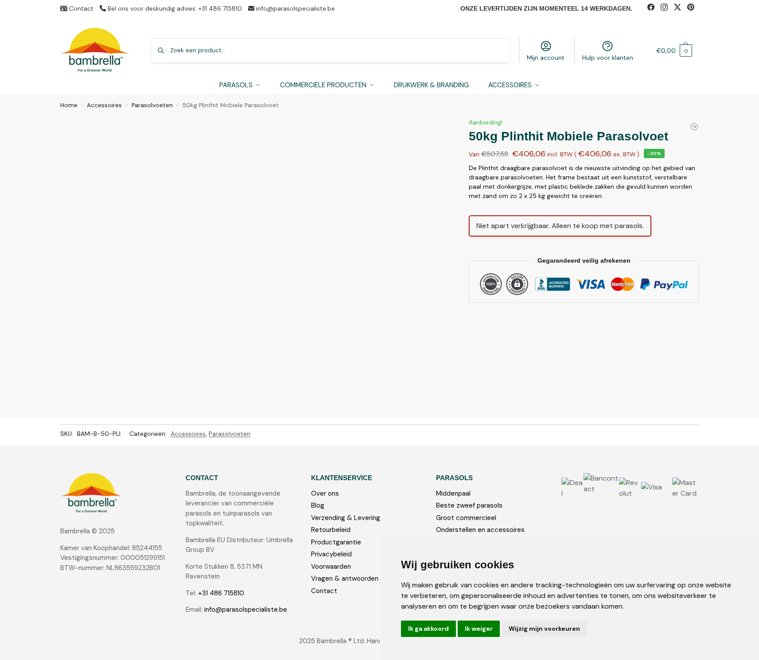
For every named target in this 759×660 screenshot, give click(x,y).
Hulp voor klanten (607, 58)
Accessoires (104, 105)
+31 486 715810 (221, 593)
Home (69, 105)
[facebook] (654, 8)
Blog (317, 505)
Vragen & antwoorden (344, 578)
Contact (80, 8)
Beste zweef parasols (469, 505)
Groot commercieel (466, 517)
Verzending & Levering (345, 517)
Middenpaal (453, 493)
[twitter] (680, 8)
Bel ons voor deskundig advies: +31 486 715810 (174, 8)
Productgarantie (336, 542)
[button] (674, 50)
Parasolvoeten (152, 105)
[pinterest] (693, 8)
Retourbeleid (330, 529)
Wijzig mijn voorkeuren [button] (544, 629)
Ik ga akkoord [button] (428, 629)
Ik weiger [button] (479, 629)
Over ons (325, 493)
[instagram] (667, 8)
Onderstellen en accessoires (480, 529)
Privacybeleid (331, 554)
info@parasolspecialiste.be (294, 8)
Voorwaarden (331, 566)
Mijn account (545, 58)
